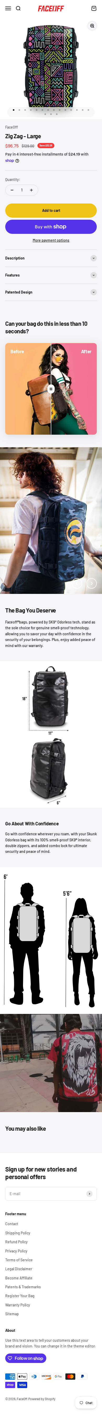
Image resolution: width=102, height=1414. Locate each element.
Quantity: (12, 179)
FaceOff (11, 127)
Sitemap (12, 1314)
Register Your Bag (20, 1296)
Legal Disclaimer (18, 1269)
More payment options (51, 240)
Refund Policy (16, 1242)
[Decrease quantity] (12, 190)
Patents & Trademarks (23, 1287)
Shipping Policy (17, 1233)
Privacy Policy (16, 1251)
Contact (11, 1224)
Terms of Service (19, 1260)
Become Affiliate (18, 1278)
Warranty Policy (17, 1305)
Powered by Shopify (41, 1399)
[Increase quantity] (31, 190)
